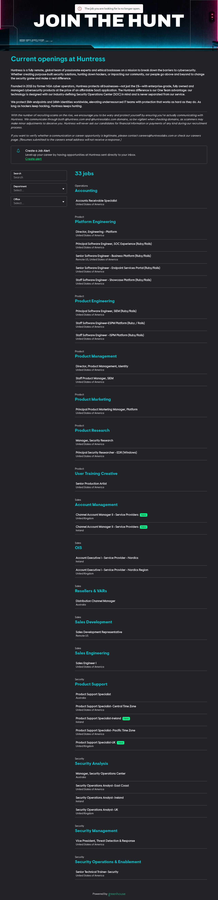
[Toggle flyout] (63, 189)
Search (17, 173)
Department (20, 186)
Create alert (33, 159)
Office (17, 199)
